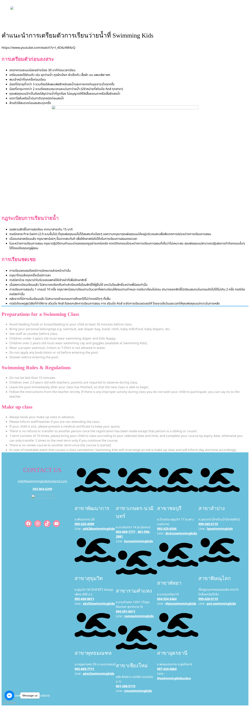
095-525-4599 (84, 524)
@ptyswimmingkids (180, 603)
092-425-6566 (167, 528)
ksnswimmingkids (138, 541)
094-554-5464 (167, 599)
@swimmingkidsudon (174, 678)
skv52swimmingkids (99, 603)
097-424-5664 (167, 669)
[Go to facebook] (9, 695)
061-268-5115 (125, 686)
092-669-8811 (84, 599)
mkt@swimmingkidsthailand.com (42, 481)
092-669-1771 (125, 532)
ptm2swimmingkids (98, 673)
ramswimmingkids (139, 616)
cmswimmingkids (138, 691)
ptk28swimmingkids (99, 528)
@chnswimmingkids (181, 533)
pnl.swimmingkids (221, 603)
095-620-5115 (208, 599)
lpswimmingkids (220, 528)
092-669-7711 (84, 669)
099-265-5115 (208, 524)
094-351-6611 (125, 611)
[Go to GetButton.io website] (9, 703)
